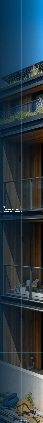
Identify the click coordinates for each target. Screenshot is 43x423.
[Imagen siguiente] (42, 211)
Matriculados (21, 420)
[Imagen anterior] (1, 211)
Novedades (17, 420)
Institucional (25, 420)
